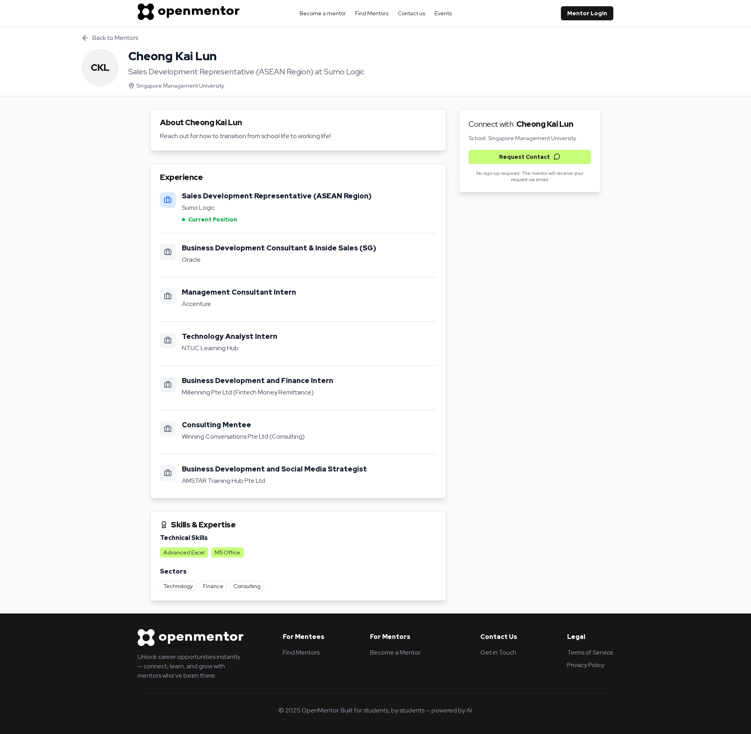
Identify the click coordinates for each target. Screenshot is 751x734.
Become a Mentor (395, 652)
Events (443, 13)
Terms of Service (590, 652)
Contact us (411, 13)
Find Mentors (371, 13)
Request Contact (524, 156)
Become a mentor (323, 13)
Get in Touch (498, 652)
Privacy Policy (585, 665)
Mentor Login (587, 13)
